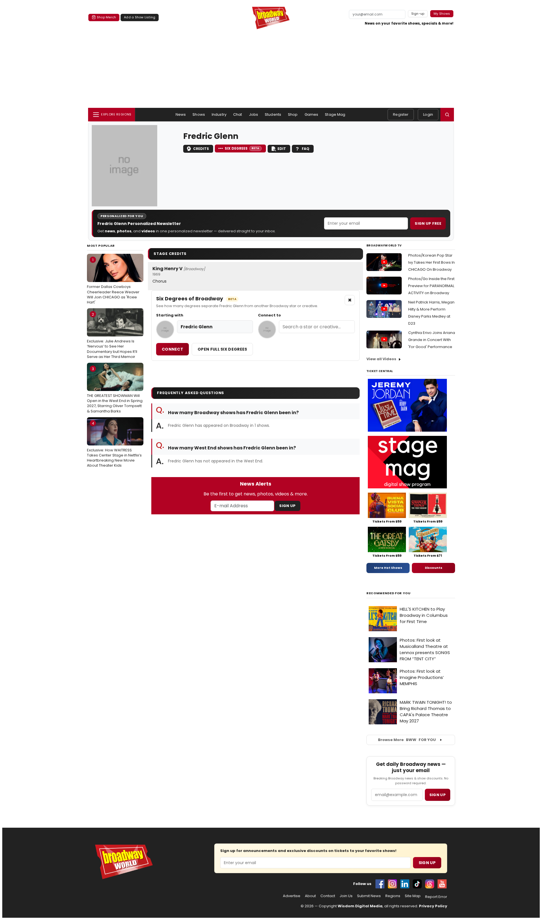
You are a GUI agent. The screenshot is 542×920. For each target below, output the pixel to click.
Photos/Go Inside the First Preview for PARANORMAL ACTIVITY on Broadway (431, 286)
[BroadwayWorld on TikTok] (417, 884)
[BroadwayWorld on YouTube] (442, 884)
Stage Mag (335, 114)
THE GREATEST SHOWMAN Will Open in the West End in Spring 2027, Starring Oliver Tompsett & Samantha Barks (115, 390)
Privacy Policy (433, 906)
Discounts (433, 567)
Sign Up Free (428, 223)
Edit (281, 148)
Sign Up (287, 505)
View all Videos (381, 359)
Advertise (291, 896)
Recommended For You (388, 593)
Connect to (269, 315)
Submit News (369, 896)
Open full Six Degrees (222, 349)
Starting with (169, 315)
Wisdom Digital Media (360, 906)
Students (273, 114)
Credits (201, 148)
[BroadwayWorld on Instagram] (392, 884)
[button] (447, 114)
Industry (219, 114)
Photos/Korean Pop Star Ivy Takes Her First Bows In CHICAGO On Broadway (431, 262)
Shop (293, 114)
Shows (199, 114)
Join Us (346, 896)
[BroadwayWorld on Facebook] (380, 884)
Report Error (436, 896)
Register (400, 114)
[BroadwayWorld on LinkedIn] (405, 884)
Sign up (437, 794)
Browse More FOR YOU (407, 739)
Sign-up (418, 13)
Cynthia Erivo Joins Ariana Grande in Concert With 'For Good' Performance (431, 339)
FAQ (305, 148)
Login (428, 114)
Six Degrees (242, 148)
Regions (392, 896)
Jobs (253, 114)
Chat (237, 114)
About (310, 896)
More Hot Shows (388, 567)
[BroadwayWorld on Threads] (430, 884)
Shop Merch (106, 17)
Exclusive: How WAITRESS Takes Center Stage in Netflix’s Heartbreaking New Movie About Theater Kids (114, 444)
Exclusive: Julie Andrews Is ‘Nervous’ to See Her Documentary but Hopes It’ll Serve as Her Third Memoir (112, 335)
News (181, 114)
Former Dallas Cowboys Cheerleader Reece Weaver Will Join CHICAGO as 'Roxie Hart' (113, 281)
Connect (172, 349)
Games (311, 114)
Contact (327, 896)
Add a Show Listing (139, 17)
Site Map (413, 896)
